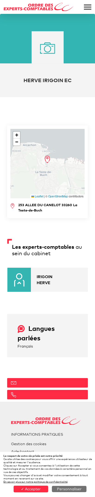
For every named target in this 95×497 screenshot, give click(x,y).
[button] (47, 159)
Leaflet (38, 196)
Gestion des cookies (28, 444)
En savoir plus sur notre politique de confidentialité (35, 481)
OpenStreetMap (58, 196)
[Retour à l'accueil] (39, 7)
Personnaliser (69, 489)
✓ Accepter (31, 489)
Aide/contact (22, 451)
